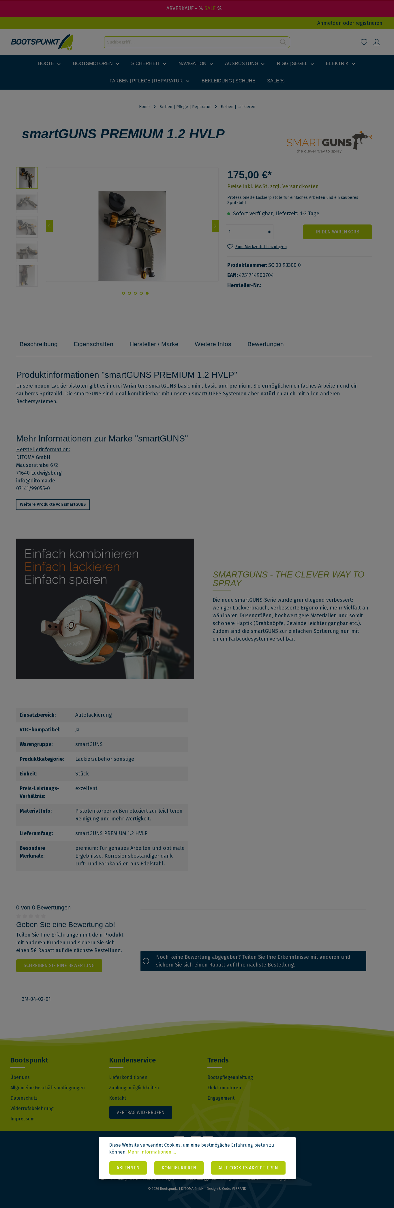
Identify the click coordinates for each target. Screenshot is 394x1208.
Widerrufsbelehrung (32, 1108)
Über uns (20, 1077)
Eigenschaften (93, 344)
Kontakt (117, 1098)
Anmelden (329, 23)
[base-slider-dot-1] (147, 293)
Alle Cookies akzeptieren (248, 1168)
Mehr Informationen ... (152, 1152)
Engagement (220, 1098)
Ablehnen (128, 1168)
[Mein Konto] (376, 42)
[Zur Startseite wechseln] (42, 42)
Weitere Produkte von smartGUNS (53, 504)
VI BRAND (239, 1189)
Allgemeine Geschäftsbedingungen (47, 1087)
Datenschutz (23, 1098)
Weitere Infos (213, 344)
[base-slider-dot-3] (135, 293)
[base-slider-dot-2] (141, 293)
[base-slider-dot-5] (123, 293)
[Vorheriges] (49, 226)
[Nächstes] (215, 226)
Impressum (22, 1119)
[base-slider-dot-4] (129, 293)
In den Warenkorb (337, 232)
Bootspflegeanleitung (230, 1077)
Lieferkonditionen (128, 1077)
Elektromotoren (224, 1087)
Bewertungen (265, 344)
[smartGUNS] (329, 140)
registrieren (368, 23)
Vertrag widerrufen (141, 1112)
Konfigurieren (179, 1168)
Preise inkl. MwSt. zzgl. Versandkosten (273, 186)
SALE (210, 8)
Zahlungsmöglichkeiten (134, 1087)
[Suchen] (283, 42)
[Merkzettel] (364, 42)
